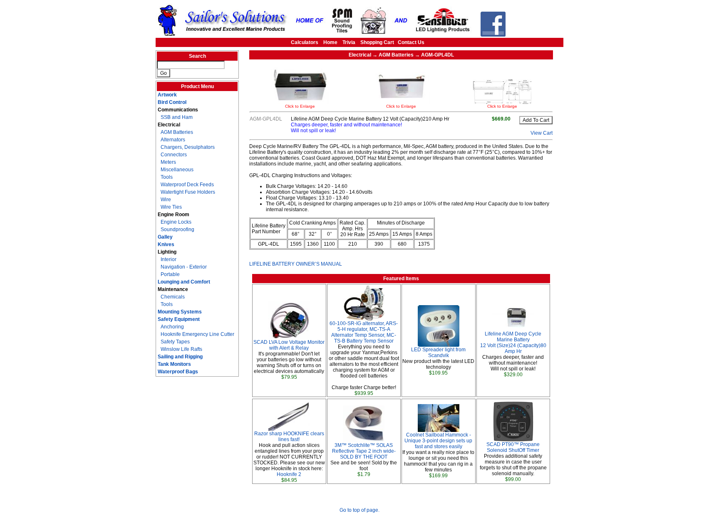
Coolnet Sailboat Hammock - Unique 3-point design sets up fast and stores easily (438, 440)
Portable (170, 274)
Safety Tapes (175, 342)
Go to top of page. (359, 510)
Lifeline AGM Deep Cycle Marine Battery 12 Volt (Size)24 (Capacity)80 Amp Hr (513, 342)
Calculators (304, 42)
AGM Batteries (177, 132)
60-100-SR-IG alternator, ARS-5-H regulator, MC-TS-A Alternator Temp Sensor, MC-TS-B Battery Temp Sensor (364, 332)
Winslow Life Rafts (181, 349)
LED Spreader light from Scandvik (438, 352)
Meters (168, 162)
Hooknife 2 (289, 474)
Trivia (348, 42)
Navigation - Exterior (184, 267)
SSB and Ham (177, 117)
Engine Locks (176, 222)
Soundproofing (177, 229)
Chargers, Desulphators (188, 147)
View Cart (542, 133)
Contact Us (411, 42)
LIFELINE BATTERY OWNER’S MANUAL (295, 264)
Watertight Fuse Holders (188, 192)
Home (330, 42)
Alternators (173, 140)
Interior (168, 259)
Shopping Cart (377, 42)
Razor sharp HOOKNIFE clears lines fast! (289, 436)
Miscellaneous (177, 170)
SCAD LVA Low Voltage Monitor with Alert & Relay (289, 345)
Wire (166, 199)
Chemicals (173, 297)
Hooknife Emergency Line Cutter (197, 334)
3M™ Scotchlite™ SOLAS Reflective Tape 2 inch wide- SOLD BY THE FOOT (364, 451)
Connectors (174, 155)
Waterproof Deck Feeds (187, 184)
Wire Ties (171, 207)
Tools (167, 177)
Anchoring (172, 327)
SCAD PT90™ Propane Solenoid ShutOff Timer (513, 447)
